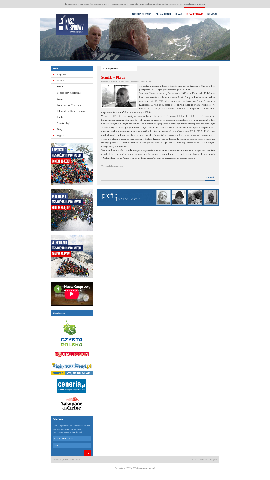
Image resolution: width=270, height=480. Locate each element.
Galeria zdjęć (63, 123)
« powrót (210, 177)
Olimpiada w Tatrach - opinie (71, 111)
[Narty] (72, 376)
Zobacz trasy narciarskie (69, 92)
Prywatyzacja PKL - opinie (70, 105)
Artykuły (61, 74)
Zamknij (201, 4)
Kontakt (212, 14)
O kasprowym (194, 14)
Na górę (213, 459)
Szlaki (60, 86)
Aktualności (163, 14)
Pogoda (60, 135)
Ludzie (60, 80)
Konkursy (62, 117)
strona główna (141, 14)
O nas (178, 14)
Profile (60, 99)
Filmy (60, 129)
